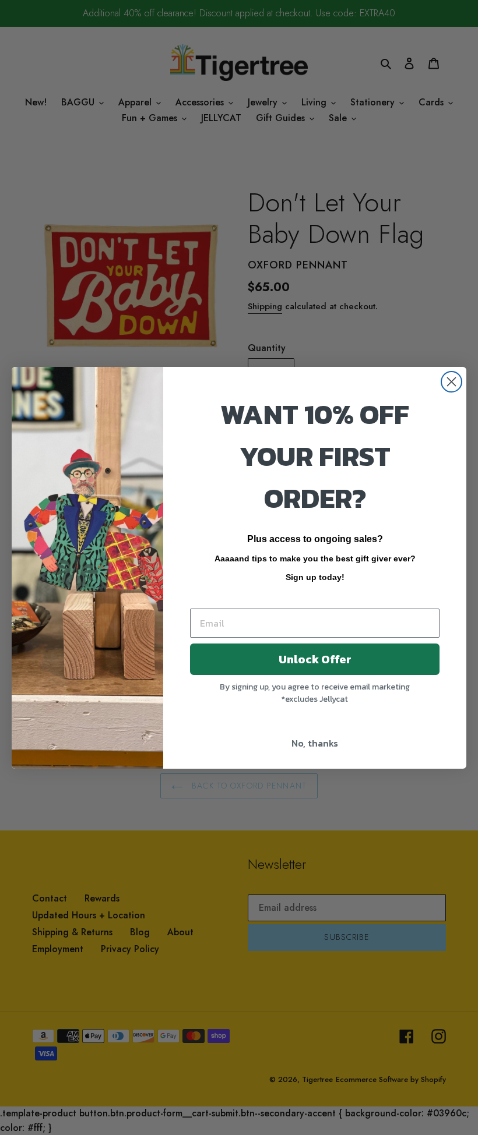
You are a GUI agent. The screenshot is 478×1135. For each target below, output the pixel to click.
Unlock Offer (315, 659)
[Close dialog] (451, 382)
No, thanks (314, 743)
